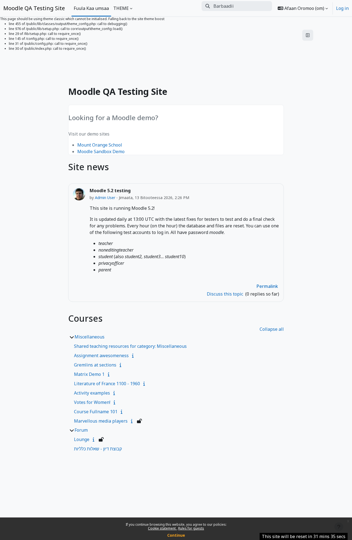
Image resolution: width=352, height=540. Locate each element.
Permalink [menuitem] (267, 286)
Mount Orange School (99, 145)
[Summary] (134, 355)
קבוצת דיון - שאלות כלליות (98, 449)
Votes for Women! (92, 402)
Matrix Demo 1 (89, 374)
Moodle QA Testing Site (34, 8)
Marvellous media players (101, 421)
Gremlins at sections (95, 365)
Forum (81, 430)
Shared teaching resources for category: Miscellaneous (130, 346)
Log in (342, 8)
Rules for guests (191, 528)
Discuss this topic (225, 294)
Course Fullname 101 (95, 412)
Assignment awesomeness (101, 355)
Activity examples (92, 393)
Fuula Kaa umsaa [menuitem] (91, 8)
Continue (176, 535)
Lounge (81, 439)
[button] (302, 8)
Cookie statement (162, 528)
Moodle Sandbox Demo (101, 151)
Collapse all (272, 329)
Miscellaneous (90, 337)
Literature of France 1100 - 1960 (107, 384)
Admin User (105, 197)
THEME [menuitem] (121, 8)
